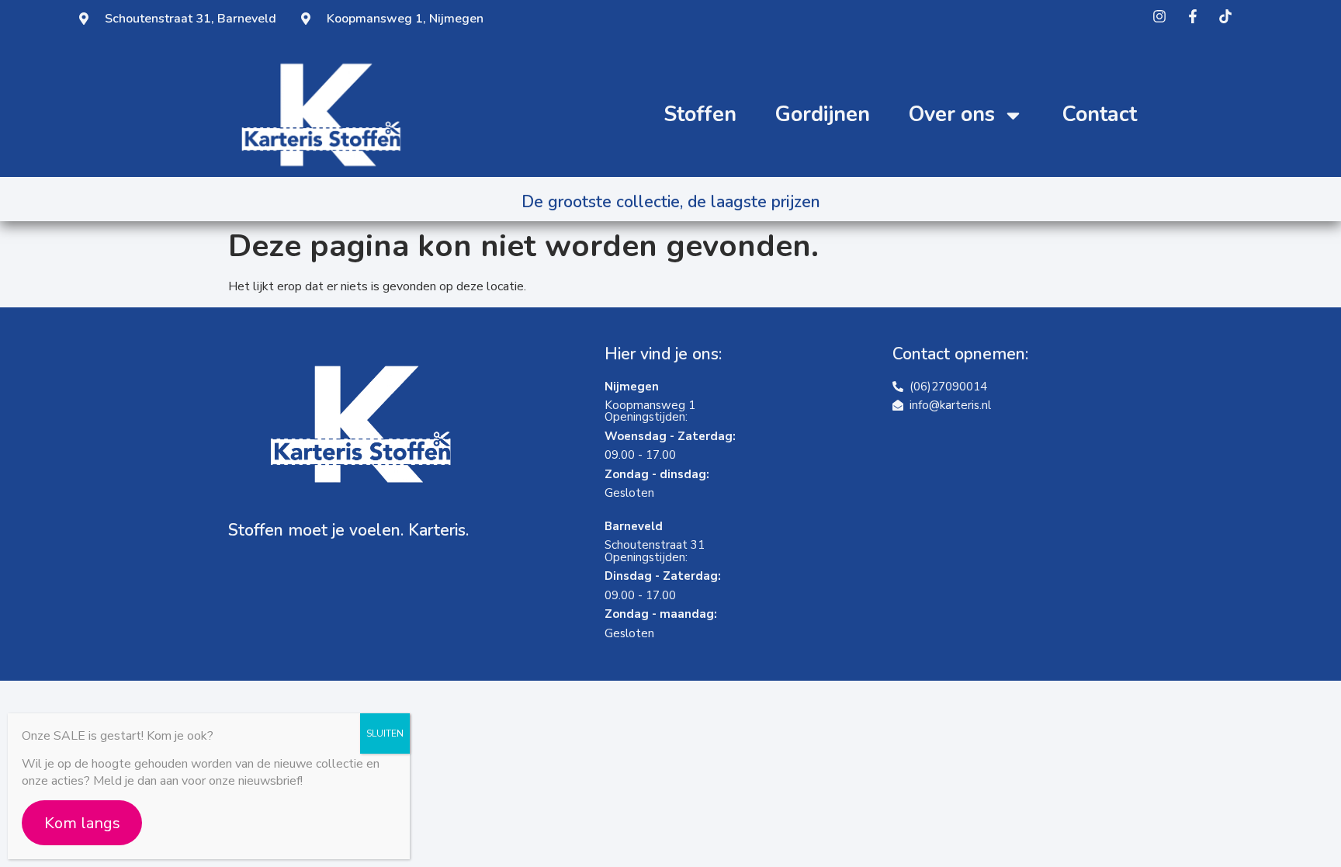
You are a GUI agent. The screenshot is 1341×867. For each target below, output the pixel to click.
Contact (1099, 114)
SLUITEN (385, 733)
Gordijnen (822, 114)
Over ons (952, 114)
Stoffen (700, 114)
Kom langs (82, 823)
